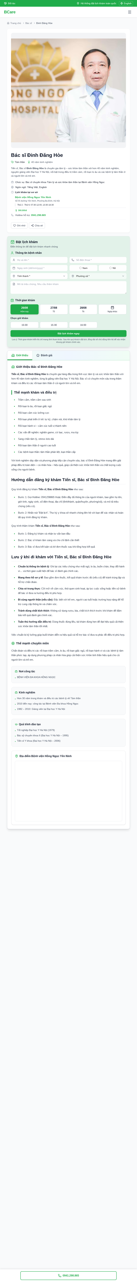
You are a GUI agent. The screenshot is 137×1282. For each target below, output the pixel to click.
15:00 (25, 325)
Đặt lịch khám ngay (69, 333)
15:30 (54, 325)
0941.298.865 (38, 215)
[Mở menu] (129, 12)
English (127, 3)
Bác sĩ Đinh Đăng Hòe (37, 155)
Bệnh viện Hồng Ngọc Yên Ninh (33, 197)
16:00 (83, 325)
